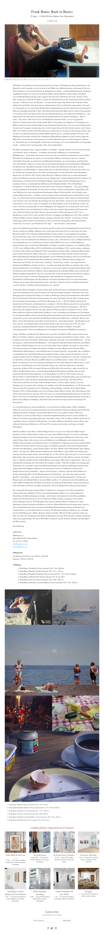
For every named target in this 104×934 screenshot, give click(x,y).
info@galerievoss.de (20, 544)
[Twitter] (52, 928)
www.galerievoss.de (20, 547)
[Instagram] (56, 928)
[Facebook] (48, 928)
